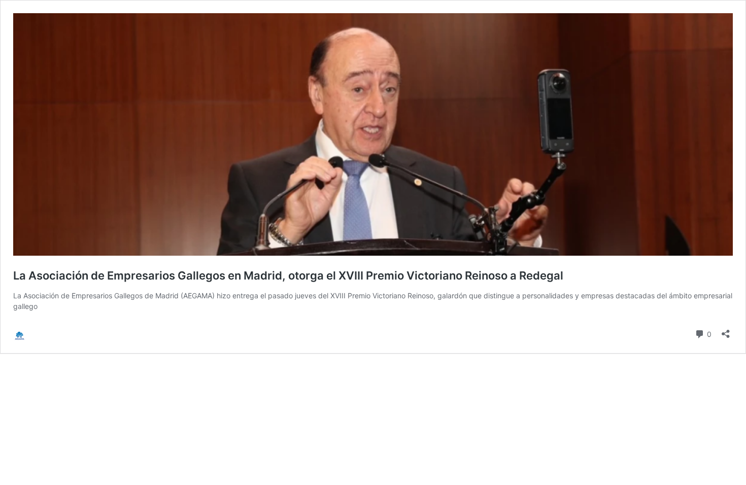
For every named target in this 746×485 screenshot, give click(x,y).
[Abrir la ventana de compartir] (726, 330)
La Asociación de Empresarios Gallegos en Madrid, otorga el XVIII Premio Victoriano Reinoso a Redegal (288, 275)
